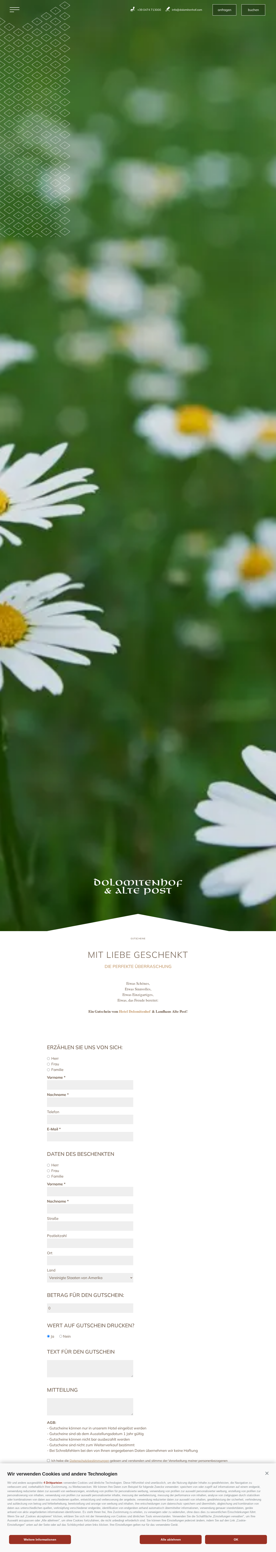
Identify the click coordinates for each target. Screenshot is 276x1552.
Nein (67, 1336)
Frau (55, 1064)
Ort (49, 1253)
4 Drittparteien (53, 1482)
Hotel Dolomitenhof (135, 1011)
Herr (55, 1058)
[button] (267, 1473)
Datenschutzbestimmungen (89, 1461)
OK (236, 1539)
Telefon (53, 1111)
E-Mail (52, 1129)
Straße (52, 1218)
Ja (52, 1336)
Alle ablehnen (171, 1539)
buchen (253, 10)
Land (51, 1270)
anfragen (224, 10)
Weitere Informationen (40, 1539)
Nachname (56, 1094)
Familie (57, 1069)
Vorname (55, 1077)
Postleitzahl (57, 1235)
